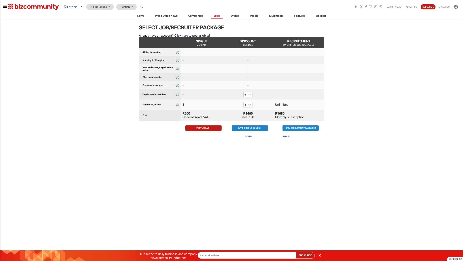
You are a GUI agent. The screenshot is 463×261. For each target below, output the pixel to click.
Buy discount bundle (249, 128)
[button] (142, 7)
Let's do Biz (455, 259)
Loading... (7, 173)
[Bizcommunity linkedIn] (356, 7)
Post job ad (202, 128)
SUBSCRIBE (305, 255)
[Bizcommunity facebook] (365, 7)
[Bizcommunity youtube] (375, 7)
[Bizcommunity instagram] (370, 7)
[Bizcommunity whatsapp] (381, 7)
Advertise (411, 7)
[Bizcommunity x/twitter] (361, 7)
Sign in (248, 136)
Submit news (394, 7)
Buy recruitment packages (301, 128)
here (185, 35)
